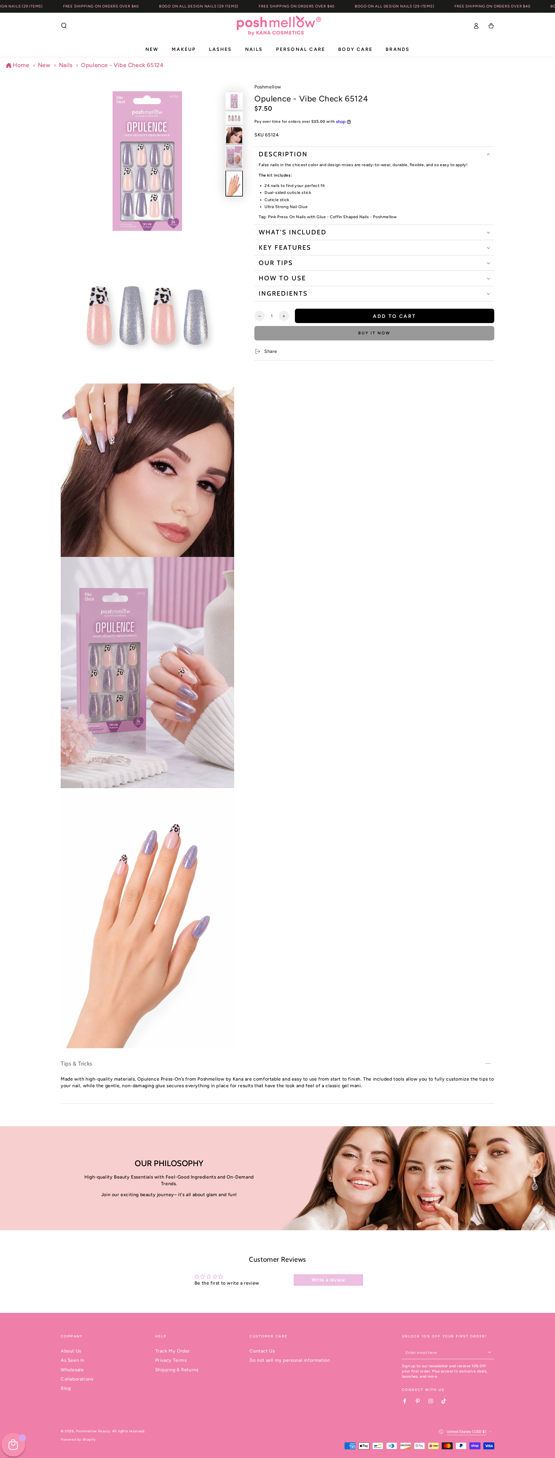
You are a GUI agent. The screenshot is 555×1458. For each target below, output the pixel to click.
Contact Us (262, 1351)
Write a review (328, 1280)
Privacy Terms (171, 1360)
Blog (66, 1388)
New (44, 65)
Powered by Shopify (78, 1439)
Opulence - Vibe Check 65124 (122, 65)
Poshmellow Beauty (93, 1431)
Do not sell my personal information (289, 1360)
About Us (71, 1351)
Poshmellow (267, 87)
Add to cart (394, 316)
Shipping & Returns (177, 1369)
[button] (63, 25)
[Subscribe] (491, 1352)
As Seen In (72, 1360)
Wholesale (72, 1369)
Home (21, 65)
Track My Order (172, 1351)
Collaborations (77, 1379)
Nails (66, 65)
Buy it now (374, 333)
